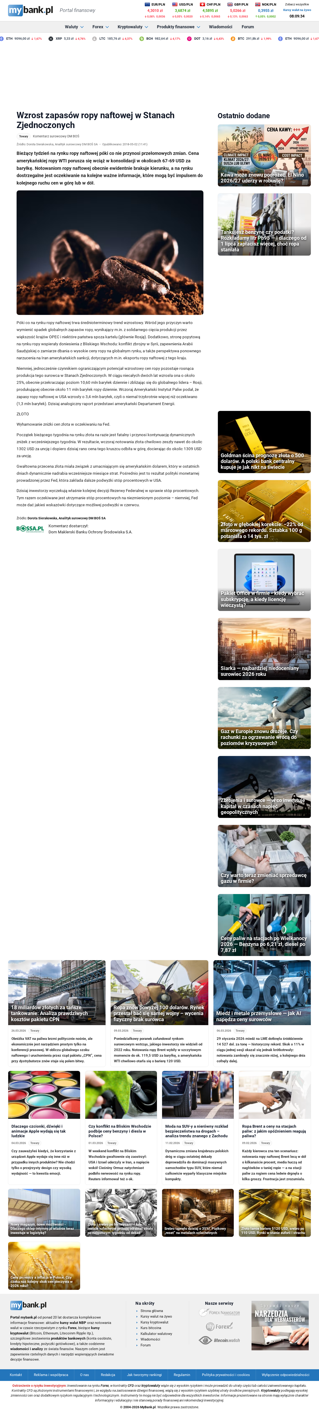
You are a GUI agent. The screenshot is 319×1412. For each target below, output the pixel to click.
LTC (89, 38)
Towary (23, 136)
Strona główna (152, 1311)
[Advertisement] (159, 74)
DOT (184, 38)
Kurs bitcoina (151, 1328)
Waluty (71, 26)
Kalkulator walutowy (156, 1334)
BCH (137, 38)
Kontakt (16, 1375)
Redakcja (108, 1375)
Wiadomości (220, 26)
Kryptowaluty (130, 26)
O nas (84, 1375)
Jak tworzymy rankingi (144, 1375)
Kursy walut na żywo (297, 10)
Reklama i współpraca (51, 1375)
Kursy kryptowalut (154, 1322)
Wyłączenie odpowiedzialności (285, 1375)
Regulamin (182, 1375)
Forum (248, 26)
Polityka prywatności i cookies (226, 1375)
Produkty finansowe (176, 26)
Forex (97, 26)
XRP (46, 38)
